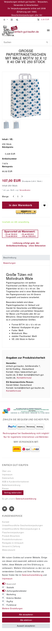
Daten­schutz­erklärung (32, 574)
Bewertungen (9, 263)
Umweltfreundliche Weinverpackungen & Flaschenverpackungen (21, 530)
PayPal (10, 601)
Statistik (10, 587)
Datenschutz (8, 478)
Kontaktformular (24, 377)
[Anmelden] (11, 19)
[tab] (26, 257)
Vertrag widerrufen (12, 492)
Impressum (7, 474)
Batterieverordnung (11, 485)
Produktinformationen (12, 539)
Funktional (11, 604)
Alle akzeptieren (26, 614)
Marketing (11, 594)
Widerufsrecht (8, 549)
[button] (5, 19)
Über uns (6, 471)
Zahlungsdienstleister (17, 590)
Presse (5, 488)
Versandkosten (24, 190)
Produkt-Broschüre (11, 535)
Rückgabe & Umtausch (13, 542)
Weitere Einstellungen (12, 608)
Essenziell (11, 584)
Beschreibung (9, 257)
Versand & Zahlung (11, 546)
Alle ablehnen (26, 620)
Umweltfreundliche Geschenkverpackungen (22, 525)
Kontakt (5, 521)
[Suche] (47, 42)
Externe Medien (14, 598)
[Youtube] (4, 508)
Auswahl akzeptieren (26, 625)
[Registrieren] (17, 19)
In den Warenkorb (20, 205)
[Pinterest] (11, 508)
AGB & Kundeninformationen (15, 481)
